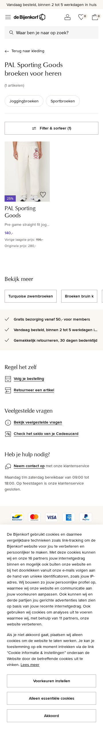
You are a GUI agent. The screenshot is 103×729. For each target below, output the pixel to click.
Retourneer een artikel (34, 390)
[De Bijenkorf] (29, 17)
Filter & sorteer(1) (55, 128)
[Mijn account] (67, 17)
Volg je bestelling (29, 378)
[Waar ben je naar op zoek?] (11, 32)
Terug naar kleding (27, 50)
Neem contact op (29, 466)
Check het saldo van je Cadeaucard (46, 433)
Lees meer (30, 664)
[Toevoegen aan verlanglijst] (42, 194)
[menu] (8, 17)
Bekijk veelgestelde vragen (38, 422)
